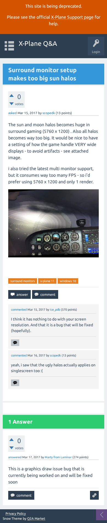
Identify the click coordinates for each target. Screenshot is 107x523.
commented (19, 309)
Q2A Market (36, 518)
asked (12, 113)
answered (14, 457)
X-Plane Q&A (38, 43)
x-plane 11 (47, 281)
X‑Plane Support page (72, 17)
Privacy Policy (15, 513)
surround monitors (22, 281)
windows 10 (68, 281)
